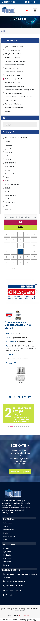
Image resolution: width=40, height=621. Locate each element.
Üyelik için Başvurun (20, 471)
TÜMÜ (20, 227)
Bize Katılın (7, 558)
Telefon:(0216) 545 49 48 (16, 581)
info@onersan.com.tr (18, 338)
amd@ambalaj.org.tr (14, 590)
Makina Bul (7, 555)
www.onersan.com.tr (24, 342)
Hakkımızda (7, 523)
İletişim (6, 565)
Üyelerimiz (7, 552)
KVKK (5, 540)
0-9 (13, 268)
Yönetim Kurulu (9, 529)
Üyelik (5, 533)
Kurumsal (6, 548)
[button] (36, 291)
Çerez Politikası (9, 536)
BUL (20, 222)
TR (27, 10)
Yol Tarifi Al (10, 595)
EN (30, 10)
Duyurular (7, 562)
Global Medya (24, 615)
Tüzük (5, 526)
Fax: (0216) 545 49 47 (14, 586)
